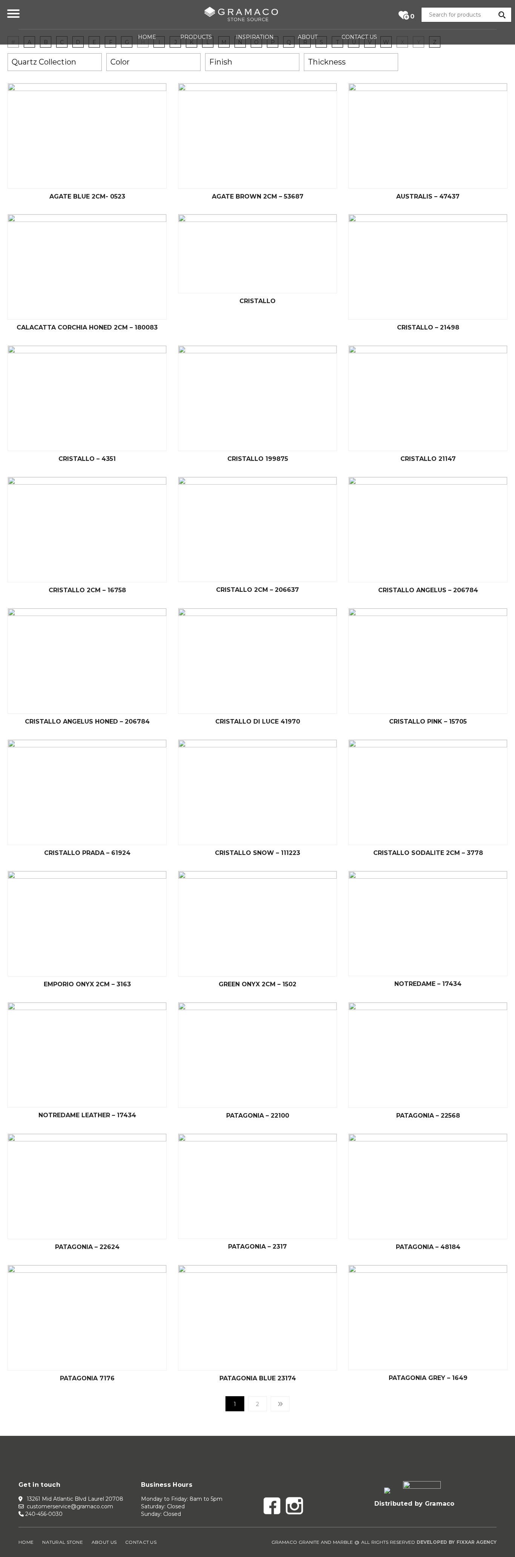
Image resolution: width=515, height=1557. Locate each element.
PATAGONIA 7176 (87, 1378)
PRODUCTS (196, 37)
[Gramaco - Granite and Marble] (241, 15)
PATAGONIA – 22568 (428, 1115)
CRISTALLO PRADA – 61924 (87, 852)
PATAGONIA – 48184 (428, 1247)
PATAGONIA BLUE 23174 (257, 1378)
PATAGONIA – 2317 (257, 1246)
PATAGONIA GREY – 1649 (428, 1377)
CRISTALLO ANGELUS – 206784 (428, 590)
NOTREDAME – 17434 (427, 983)
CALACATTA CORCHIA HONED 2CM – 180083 (87, 327)
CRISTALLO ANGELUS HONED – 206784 (87, 721)
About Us (104, 1542)
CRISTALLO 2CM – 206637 (257, 589)
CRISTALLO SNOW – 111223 (257, 852)
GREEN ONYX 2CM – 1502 (257, 984)
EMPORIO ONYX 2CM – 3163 (87, 984)
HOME (147, 37)
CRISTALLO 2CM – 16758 (87, 590)
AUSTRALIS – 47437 (428, 196)
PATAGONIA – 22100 (257, 1115)
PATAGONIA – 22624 (87, 1247)
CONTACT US (359, 37)
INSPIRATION (255, 37)
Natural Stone (62, 1542)
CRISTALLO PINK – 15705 (428, 721)
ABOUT (307, 37)
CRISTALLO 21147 (428, 458)
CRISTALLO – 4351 (87, 458)
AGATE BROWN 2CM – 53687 (257, 196)
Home (26, 1542)
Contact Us (140, 1542)
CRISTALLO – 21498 (428, 327)
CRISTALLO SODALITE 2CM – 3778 (428, 852)
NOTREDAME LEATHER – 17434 (87, 1115)
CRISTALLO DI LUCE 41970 (257, 721)
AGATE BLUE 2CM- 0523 (87, 196)
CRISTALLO (257, 301)
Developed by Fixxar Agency (457, 1542)
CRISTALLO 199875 (257, 458)
